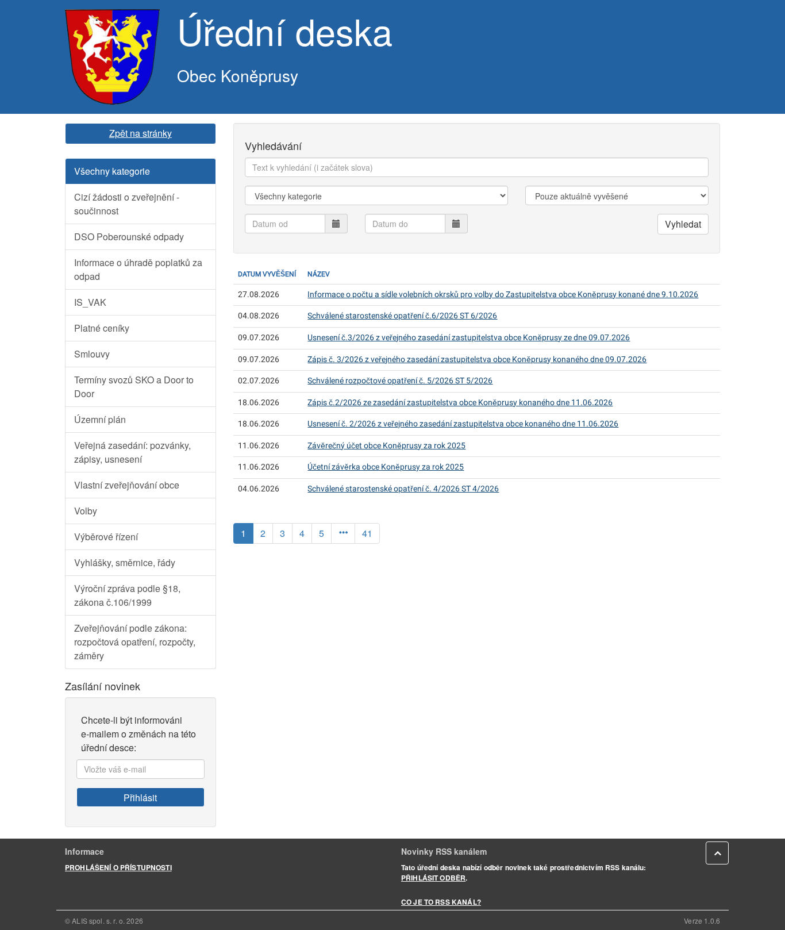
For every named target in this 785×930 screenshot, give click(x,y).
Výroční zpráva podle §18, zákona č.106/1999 (127, 595)
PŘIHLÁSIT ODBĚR (433, 878)
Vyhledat (683, 223)
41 (367, 533)
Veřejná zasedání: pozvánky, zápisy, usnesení (132, 452)
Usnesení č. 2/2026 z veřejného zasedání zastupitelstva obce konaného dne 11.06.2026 (462, 424)
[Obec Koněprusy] (112, 57)
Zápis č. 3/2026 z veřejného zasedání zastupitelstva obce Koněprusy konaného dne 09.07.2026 (477, 359)
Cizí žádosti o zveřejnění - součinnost (126, 203)
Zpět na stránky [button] (140, 133)
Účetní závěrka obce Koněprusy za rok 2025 (385, 467)
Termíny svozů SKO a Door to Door (134, 386)
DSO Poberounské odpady (129, 236)
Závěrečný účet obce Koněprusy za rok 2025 (386, 446)
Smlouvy (92, 353)
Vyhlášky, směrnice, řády (124, 562)
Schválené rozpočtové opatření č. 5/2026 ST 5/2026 (399, 381)
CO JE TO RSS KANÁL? (441, 902)
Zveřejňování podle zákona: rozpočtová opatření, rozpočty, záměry (134, 641)
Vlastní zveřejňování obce (126, 484)
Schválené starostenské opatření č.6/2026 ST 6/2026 (402, 316)
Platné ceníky (101, 328)
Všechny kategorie (112, 171)
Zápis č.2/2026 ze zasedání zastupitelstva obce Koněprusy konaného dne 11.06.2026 (460, 403)
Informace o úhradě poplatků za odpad (138, 269)
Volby (85, 510)
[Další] (343, 533)
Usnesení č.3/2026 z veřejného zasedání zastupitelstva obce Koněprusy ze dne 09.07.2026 (468, 338)
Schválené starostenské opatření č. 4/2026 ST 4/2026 (403, 489)
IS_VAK (90, 302)
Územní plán (100, 419)
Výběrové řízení (106, 536)
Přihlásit (140, 797)
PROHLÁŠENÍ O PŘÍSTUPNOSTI (118, 867)
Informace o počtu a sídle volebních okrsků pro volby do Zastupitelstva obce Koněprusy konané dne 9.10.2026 (502, 294)
